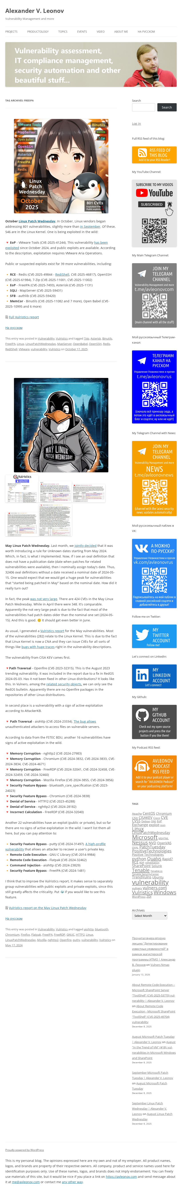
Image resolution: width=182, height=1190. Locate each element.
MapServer (64, 344)
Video (101, 32)
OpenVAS (164, 843)
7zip (86, 338)
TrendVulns (141, 877)
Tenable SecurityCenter (145, 874)
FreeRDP (59, 935)
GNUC (71, 935)
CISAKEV (145, 817)
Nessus (140, 842)
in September (90, 226)
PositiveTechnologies (152, 851)
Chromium (12, 935)
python (139, 859)
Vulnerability (46, 338)
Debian (145, 821)
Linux (20, 344)
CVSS (136, 820)
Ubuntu (158, 877)
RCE (135, 862)
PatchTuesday (152, 847)
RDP (141, 862)
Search (136, 101)
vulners (137, 888)
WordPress (139, 896)
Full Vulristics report (24, 317)
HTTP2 (80, 935)
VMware (24, 349)
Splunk (157, 866)
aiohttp (89, 929)
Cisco (156, 818)
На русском (146, 32)
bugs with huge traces (38, 647)
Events (82, 32)
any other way (72, 1182)
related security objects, (64, 684)
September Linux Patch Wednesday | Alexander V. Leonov (149, 1108)
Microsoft (145, 837)
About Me (121, 32)
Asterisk (96, 338)
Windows (165, 892)
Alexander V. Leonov (34, 11)
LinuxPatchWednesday (41, 344)
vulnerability (39, 349)
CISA (135, 818)
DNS (153, 821)
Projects (11, 32)
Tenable (141, 870)
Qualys (154, 858)
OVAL (135, 847)
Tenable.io (156, 871)
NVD (152, 842)
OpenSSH (95, 344)
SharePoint (141, 865)
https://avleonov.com (121, 1176)
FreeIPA (10, 344)
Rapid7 (167, 859)
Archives (138, 910)
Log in (136, 123)
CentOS (149, 813)
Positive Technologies (148, 854)
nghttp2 (53, 940)
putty (76, 940)
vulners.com (155, 887)
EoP (159, 821)
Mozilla (41, 940)
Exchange (140, 824)
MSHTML (163, 838)
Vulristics (62, 338)
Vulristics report (52, 631)
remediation (152, 862)
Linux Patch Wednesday (37, 221)
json (162, 825)
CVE (164, 817)
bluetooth (101, 929)
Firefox (25, 935)
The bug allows (85, 721)
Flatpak (36, 935)
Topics (62, 32)
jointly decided (86, 546)
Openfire (65, 940)
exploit (154, 824)
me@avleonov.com (26, 1182)
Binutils (107, 338)
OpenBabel (80, 344)
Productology (38, 32)
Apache (137, 814)
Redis (106, 344)
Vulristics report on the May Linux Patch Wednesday (47, 908)
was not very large (43, 599)
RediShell (62, 274)
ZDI (148, 896)
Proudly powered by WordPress (24, 1150)
